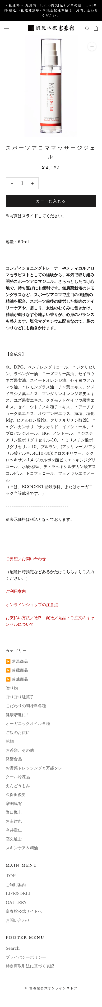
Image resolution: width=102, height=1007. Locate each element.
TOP (11, 875)
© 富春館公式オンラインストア (51, 988)
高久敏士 (14, 839)
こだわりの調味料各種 (26, 705)
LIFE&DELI (18, 893)
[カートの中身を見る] (96, 28)
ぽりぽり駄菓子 (20, 697)
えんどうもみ (18, 785)
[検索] (87, 28)
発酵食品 (14, 759)
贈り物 (12, 688)
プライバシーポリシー (26, 957)
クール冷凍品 (18, 776)
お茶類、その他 (20, 750)
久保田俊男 (16, 794)
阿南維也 (14, 821)
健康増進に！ (18, 714)
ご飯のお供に (18, 732)
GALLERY (16, 902)
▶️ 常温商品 (17, 661)
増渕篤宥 (14, 803)
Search (13, 948)
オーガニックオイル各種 (28, 723)
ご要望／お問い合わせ (26, 558)
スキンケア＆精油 (22, 847)
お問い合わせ (18, 920)
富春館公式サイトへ (24, 911)
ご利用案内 (16, 591)
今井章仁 (14, 830)
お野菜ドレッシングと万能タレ (34, 768)
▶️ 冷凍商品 (17, 679)
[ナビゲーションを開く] (6, 28)
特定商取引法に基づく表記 (30, 966)
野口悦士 (14, 812)
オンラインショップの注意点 (32, 604)
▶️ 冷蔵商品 (17, 670)
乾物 (10, 741)
